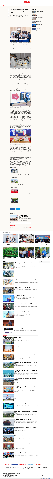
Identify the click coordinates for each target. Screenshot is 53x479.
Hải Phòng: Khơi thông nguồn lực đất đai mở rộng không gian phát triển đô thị (25, 371)
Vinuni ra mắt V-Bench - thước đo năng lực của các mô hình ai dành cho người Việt (39, 29)
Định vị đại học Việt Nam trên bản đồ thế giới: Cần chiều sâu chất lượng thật (39, 18)
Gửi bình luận (12, 225)
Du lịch (41, 467)
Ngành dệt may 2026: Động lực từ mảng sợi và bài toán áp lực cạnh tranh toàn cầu (25, 263)
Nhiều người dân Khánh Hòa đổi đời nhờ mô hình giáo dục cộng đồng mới (25, 216)
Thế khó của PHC (17, 337)
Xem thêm (20, 460)
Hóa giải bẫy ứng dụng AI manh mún (21, 328)
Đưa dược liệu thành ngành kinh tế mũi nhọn (10, 258)
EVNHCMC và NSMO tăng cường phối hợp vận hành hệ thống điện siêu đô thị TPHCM (25, 346)
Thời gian (27, 227)
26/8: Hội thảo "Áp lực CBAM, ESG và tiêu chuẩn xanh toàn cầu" (25, 394)
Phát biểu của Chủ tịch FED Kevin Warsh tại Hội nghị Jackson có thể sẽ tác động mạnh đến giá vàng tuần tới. (25, 322)
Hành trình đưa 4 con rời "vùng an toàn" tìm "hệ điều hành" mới (26, 245)
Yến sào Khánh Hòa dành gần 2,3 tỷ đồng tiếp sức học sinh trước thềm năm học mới (25, 387)
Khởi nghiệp (24, 467)
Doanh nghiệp (14, 467)
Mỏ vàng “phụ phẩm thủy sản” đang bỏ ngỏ (22, 311)
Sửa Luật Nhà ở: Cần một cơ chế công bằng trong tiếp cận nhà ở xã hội (25, 412)
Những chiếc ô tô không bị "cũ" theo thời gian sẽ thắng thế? (25, 427)
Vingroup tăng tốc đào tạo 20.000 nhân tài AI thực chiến (39, 11)
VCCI (10, 467)
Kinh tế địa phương (45, 467)
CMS (44, 478)
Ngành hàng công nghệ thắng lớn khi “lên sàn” (42, 258)
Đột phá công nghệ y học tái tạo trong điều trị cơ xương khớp (10, 245)
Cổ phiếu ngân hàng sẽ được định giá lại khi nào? (23, 287)
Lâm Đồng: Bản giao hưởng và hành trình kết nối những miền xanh (25, 355)
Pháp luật (21, 467)
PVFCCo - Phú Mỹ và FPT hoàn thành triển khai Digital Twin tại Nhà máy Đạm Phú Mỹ (25, 444)
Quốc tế (32, 467)
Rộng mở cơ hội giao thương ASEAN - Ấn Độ (22, 419)
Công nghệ (24, 468)
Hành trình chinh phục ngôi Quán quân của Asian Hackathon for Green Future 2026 (39, 22)
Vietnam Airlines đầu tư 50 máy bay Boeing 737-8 (42, 245)
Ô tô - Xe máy (28, 468)
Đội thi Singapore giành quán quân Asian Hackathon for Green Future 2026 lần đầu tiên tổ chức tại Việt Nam (39, 25)
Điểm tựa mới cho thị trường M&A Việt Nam (26, 257)
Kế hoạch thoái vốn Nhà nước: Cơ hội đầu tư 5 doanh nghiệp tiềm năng (25, 280)
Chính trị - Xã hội (7, 467)
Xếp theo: (24, 227)
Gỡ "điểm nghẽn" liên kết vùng (20, 295)
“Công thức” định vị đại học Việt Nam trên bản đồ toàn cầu (39, 15)
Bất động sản (28, 467)
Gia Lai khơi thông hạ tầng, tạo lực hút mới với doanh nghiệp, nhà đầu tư (25, 379)
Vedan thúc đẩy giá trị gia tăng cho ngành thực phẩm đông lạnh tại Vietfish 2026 (25, 453)
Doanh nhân (18, 467)
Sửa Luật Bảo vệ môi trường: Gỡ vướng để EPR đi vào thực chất (25, 303)
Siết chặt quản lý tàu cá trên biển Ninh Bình (22, 435)
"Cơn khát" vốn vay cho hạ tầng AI (20, 403)
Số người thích (29, 227)
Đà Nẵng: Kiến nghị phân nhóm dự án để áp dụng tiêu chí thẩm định (25, 363)
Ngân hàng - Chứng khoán (37, 467)
